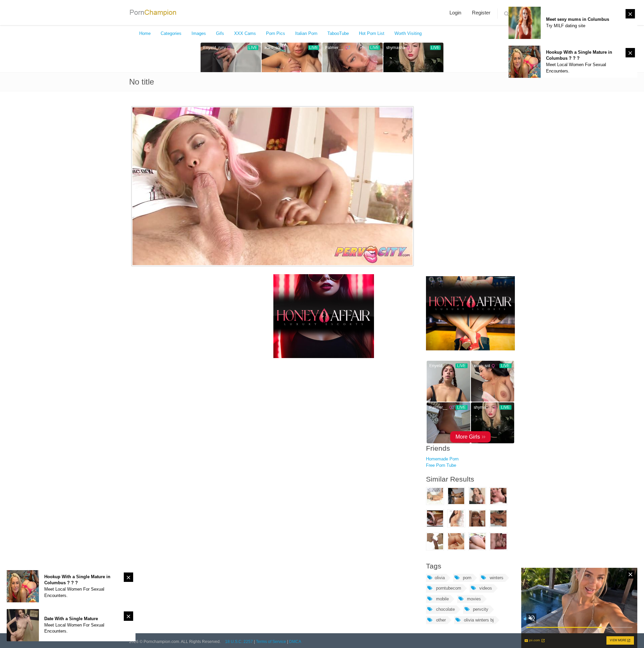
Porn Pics (275, 33)
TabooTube (338, 33)
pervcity (480, 609)
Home (145, 33)
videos (485, 588)
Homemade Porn (442, 458)
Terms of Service (271, 641)
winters (495, 577)
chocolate (445, 609)
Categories (171, 33)
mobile (442, 598)
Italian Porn (306, 33)
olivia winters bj (478, 619)
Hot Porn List (371, 33)
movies (473, 598)
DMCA (295, 641)
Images (199, 33)
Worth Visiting (408, 33)
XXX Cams (245, 33)
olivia (440, 577)
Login (455, 12)
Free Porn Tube (441, 465)
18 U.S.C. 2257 (239, 641)
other (440, 619)
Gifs (220, 33)
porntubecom (448, 588)
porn (466, 577)
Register (481, 12)
